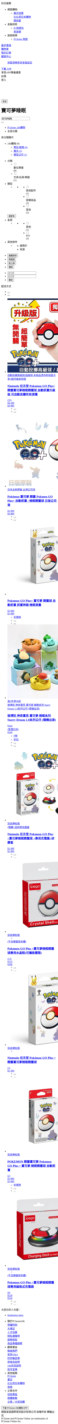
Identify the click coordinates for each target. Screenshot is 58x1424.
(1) (20, 154)
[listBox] (29, 286)
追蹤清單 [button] (12, 62)
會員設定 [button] (27, 62)
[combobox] (29, 111)
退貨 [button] (19, 62)
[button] (29, 21)
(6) (21, 147)
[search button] (2, 122)
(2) (18, 151)
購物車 (5, 49)
